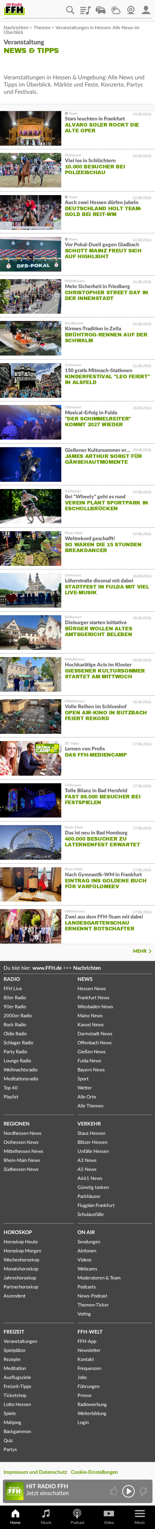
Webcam (130, 7)
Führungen (88, 1386)
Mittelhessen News (23, 1151)
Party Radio (15, 1052)
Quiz (8, 1440)
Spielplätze (15, 1350)
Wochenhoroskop (21, 1260)
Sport (83, 1079)
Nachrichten (16, 28)
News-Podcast (92, 1296)
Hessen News (92, 989)
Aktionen (87, 1251)
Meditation (15, 1368)
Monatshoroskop (21, 1269)
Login (83, 1422)
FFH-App (87, 1341)
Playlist (85, 7)
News (85, 979)
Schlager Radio (18, 1043)
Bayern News (91, 1070)
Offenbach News (95, 1043)
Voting (84, 1314)
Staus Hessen (91, 1133)
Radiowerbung (92, 1404)
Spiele (10, 1413)
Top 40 (11, 1088)
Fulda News (89, 1061)
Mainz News (90, 1016)
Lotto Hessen (17, 1404)
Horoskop (18, 1232)
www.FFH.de (47, 968)
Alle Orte (87, 1097)
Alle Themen (90, 1106)
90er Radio (15, 1007)
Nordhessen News (22, 1133)
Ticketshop (15, 1395)
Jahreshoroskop (20, 1278)
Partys (10, 1450)
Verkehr (89, 1124)
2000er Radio (18, 1016)
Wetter (115, 7)
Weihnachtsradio (20, 1070)
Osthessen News (21, 1142)
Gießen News (92, 1052)
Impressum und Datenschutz (35, 1472)
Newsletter (89, 1350)
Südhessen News (21, 1169)
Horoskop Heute (21, 1242)
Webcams (87, 1269)
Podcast (77, 1523)
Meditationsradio (21, 1079)
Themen (42, 28)
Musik (46, 1523)
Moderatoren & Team (99, 1278)
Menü (139, 1523)
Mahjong (12, 1422)
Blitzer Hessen (92, 1142)
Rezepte (12, 1359)
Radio (12, 979)
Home (15, 1523)
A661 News (90, 1178)
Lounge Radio (17, 1061)
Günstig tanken (93, 1187)
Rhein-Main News (22, 1160)
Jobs (82, 1377)
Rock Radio (15, 1025)
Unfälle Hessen (93, 1151)
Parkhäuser (89, 1196)
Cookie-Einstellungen (94, 1472)
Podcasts (87, 1287)
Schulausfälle (91, 1214)
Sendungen (89, 1242)
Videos (85, 1260)
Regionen (17, 1124)
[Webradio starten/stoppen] (128, 1491)
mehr (140, 951)
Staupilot (100, 7)
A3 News (87, 1160)
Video (109, 1523)
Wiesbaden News (95, 1007)
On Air (86, 1232)
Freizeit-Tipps (17, 1386)
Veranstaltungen (20, 1341)
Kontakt (86, 1359)
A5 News (87, 1169)
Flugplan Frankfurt (96, 1205)
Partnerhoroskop (21, 1287)
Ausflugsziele (17, 1377)
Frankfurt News (94, 998)
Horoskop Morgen (22, 1251)
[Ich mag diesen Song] (114, 1491)
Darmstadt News (95, 1034)
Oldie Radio (15, 1034)
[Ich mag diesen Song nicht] (142, 1491)
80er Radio (15, 998)
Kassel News (91, 1025)
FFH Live (13, 989)
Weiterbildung (92, 1413)
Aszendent (15, 1296)
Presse (85, 1395)
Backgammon (17, 1431)
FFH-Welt (90, 1332)
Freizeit (14, 1332)
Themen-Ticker (93, 1305)
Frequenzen (89, 1368)
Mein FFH (146, 7)
